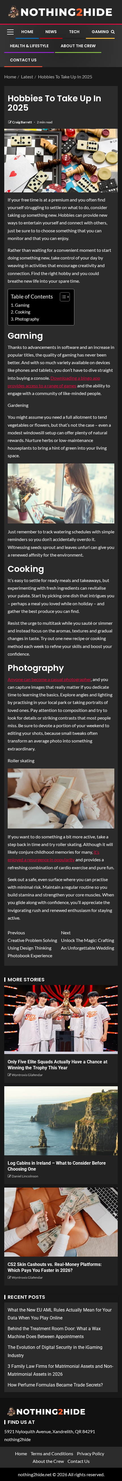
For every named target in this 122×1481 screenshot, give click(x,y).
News (51, 32)
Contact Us (23, 60)
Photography (27, 318)
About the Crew (78, 46)
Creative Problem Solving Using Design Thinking (32, 940)
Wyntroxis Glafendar (27, 1075)
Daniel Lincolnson (25, 1176)
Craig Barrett (22, 122)
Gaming (100, 32)
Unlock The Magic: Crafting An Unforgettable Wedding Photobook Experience (61, 944)
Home (27, 32)
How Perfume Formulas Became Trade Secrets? (55, 1385)
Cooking (22, 311)
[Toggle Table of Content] (62, 297)
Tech (74, 32)
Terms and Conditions (52, 1453)
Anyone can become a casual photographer (49, 679)
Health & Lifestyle (29, 46)
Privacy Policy (90, 1453)
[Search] (112, 31)
